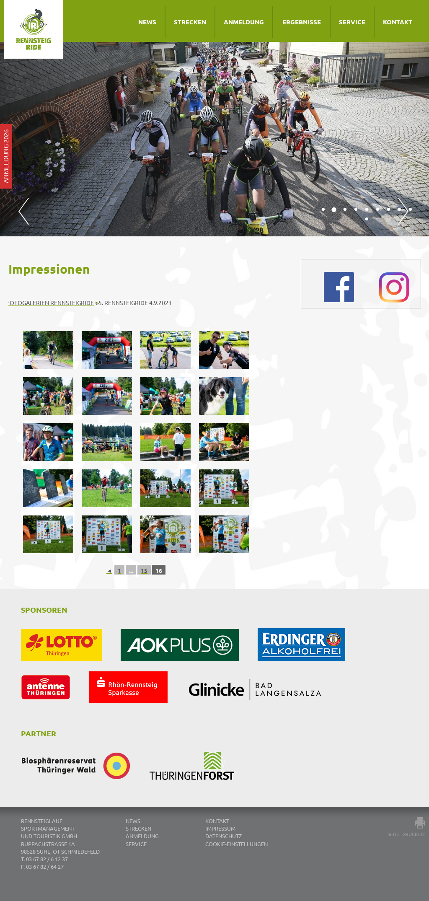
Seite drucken (406, 834)
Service (352, 22)
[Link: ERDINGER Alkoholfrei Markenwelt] (311, 668)
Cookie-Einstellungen (236, 843)
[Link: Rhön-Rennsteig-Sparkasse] (137, 709)
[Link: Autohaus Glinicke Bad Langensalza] (264, 709)
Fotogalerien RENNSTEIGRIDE (50, 302)
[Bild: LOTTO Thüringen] (71, 668)
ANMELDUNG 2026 (6, 156)
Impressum (220, 828)
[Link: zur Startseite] (44, 40)
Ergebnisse (301, 22)
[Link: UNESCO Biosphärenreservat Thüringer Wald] (85, 786)
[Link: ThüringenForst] (201, 786)
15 (144, 570)
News (147, 22)
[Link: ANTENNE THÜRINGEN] (55, 709)
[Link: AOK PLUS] (189, 668)
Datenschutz (223, 836)
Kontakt (397, 22)
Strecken (190, 22)
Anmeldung (244, 22)
